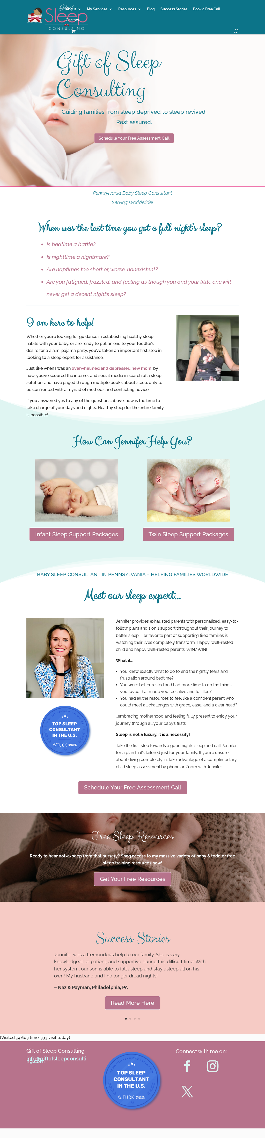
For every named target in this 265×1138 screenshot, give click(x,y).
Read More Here (132, 1002)
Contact (72, 20)
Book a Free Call (206, 9)
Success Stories (173, 9)
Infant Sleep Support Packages (76, 534)
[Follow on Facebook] (187, 1066)
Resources (127, 9)
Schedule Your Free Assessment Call (134, 138)
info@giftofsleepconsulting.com (56, 1060)
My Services (97, 9)
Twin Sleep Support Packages (188, 534)
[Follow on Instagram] (212, 1066)
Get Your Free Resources (132, 879)
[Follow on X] (187, 1091)
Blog (151, 9)
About (71, 9)
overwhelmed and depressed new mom (111, 368)
